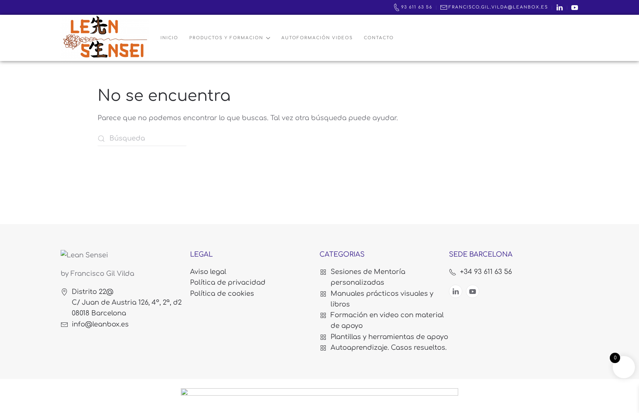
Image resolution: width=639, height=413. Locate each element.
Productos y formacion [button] (226, 37)
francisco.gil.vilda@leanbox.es (498, 7)
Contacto (379, 37)
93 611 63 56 (416, 7)
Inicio (169, 37)
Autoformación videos (317, 37)
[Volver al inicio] (105, 38)
